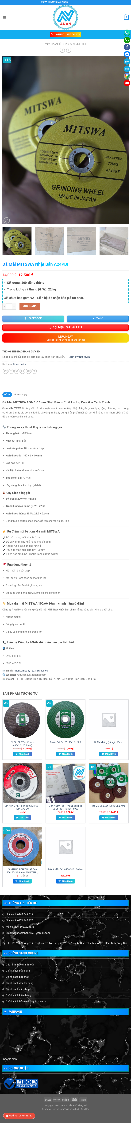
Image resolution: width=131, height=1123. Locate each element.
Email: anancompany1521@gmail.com (28, 932)
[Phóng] (7, 220)
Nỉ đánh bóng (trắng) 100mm (108, 742)
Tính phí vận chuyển (78, 357)
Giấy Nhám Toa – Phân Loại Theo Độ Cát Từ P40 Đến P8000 (65, 807)
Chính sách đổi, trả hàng (19, 983)
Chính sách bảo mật (17, 976)
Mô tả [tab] (7, 394)
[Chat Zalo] (127, 61)
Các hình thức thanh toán (20, 964)
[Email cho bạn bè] (22, 371)
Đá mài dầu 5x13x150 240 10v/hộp (65, 869)
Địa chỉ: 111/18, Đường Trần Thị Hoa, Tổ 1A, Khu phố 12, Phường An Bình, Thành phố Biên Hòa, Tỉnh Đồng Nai (64, 943)
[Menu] (4, 17)
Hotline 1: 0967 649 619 (19, 914)
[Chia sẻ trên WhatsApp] (5, 371)
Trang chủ (53, 44)
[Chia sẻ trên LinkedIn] (34, 371)
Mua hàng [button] (24, 754)
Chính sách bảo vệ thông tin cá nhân (26, 1001)
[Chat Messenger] (127, 54)
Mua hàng (30, 306)
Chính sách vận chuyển (19, 989)
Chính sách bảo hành (18, 970)
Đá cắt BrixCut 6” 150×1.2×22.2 (65, 742)
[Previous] (9, 140)
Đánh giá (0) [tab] (20, 394)
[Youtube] (127, 83)
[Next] (122, 140)
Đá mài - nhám (75, 44)
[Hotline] (127, 33)
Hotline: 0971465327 (20, 1115)
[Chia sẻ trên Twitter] (16, 371)
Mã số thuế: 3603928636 (20, 926)
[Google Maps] (127, 76)
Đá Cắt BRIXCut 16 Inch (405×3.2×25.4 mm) (22, 744)
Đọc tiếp (24, 818)
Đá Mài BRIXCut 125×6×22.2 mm (108, 806)
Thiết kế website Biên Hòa (76, 1109)
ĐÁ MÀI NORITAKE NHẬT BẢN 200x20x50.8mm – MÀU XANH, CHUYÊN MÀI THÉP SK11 (22, 871)
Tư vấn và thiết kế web (53, 1109)
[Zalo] (127, 69)
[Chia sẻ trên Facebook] (11, 371)
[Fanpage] (127, 47)
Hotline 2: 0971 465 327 (19, 920)
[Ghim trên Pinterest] (28, 371)
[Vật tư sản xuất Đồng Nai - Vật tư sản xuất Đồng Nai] (65, 17)
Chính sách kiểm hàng (18, 995)
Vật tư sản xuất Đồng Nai (74, 1105)
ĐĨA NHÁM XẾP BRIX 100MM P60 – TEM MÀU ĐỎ (22, 807)
